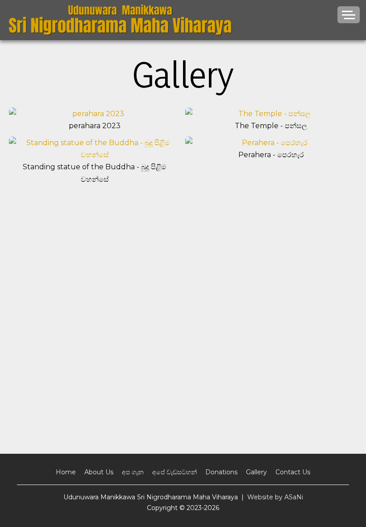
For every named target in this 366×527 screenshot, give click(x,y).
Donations (221, 472)
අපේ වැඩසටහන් (174, 472)
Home (66, 472)
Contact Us (292, 472)
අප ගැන (133, 472)
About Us (98, 472)
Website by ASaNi (275, 497)
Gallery (256, 472)
